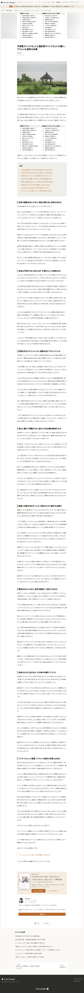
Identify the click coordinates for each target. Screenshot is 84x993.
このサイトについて (74, 2)
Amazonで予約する (38, 891)
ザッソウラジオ (65, 2)
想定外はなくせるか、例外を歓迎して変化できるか (35, 185)
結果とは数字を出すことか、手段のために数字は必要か (37, 182)
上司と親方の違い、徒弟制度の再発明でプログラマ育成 (30, 939)
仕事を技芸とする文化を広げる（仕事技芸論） (27, 936)
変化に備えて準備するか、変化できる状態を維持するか (37, 179)
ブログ (52, 2)
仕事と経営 (9, 10)
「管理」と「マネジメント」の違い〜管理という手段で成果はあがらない (34, 946)
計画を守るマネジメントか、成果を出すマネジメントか (36, 176)
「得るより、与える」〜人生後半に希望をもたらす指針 (29, 957)
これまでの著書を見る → (53, 891)
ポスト (47, 923)
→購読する (42, 914)
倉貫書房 (58, 2)
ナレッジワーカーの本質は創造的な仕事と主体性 (28, 953)
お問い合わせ (77, 981)
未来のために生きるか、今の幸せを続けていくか (35, 188)
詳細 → (73, 6)
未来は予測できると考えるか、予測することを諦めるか (36, 173)
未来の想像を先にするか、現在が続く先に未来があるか (37, 170)
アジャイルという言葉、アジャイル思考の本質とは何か (36, 191)
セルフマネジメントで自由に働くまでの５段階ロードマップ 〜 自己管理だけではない (38, 950)
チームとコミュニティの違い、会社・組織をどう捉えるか (34, 855)
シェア (38, 923)
